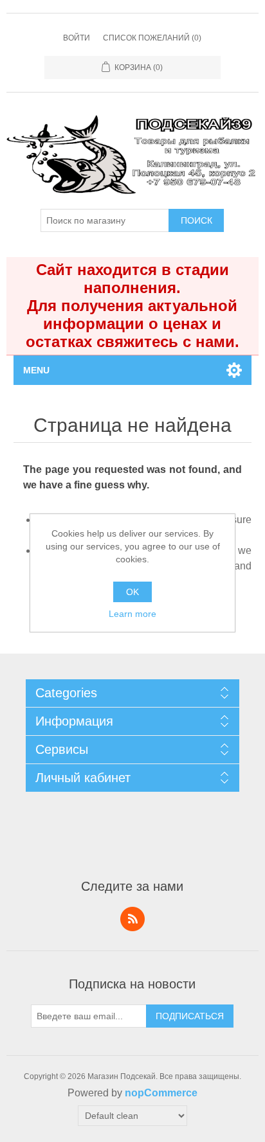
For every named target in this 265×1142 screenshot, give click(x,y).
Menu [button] (36, 370)
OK (132, 592)
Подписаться (190, 1016)
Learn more (132, 614)
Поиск (196, 220)
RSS (132, 919)
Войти (76, 37)
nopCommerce (161, 1092)
